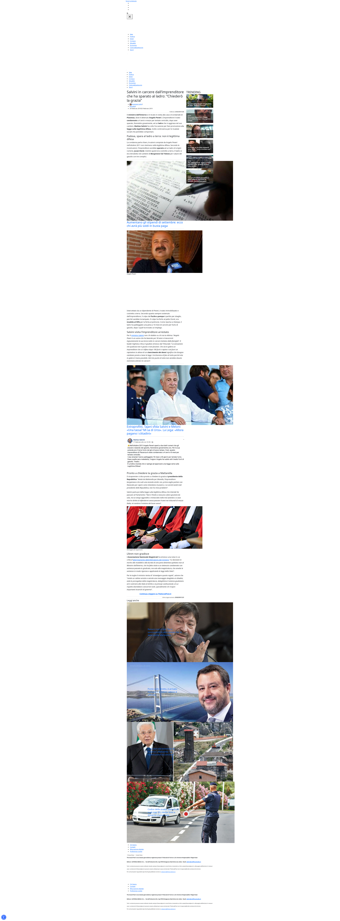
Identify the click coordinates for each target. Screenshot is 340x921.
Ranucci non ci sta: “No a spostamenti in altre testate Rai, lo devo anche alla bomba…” (165, 632)
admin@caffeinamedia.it (194, 862)
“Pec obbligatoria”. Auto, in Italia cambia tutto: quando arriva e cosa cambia (199, 164)
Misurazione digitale (137, 849)
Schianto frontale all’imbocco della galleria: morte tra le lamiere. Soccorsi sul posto (198, 179)
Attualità (133, 43)
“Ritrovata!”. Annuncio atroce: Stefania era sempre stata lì (198, 135)
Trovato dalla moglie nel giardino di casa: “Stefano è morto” (199, 104)
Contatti (132, 847)
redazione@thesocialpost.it (168, 872)
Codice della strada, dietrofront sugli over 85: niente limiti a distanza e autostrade (163, 812)
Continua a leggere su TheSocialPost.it (155, 594)
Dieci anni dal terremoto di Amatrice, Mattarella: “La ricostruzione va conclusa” (161, 751)
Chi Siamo (133, 845)
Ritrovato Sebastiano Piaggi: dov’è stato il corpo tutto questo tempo (199, 119)
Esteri (132, 39)
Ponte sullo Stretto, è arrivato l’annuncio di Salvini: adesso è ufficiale (162, 691)
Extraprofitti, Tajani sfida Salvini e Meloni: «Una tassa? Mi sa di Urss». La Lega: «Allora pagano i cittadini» (155, 430)
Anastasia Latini (137, 104)
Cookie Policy (139, 855)
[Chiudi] (130, 16)
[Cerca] (127, 13)
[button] (4, 917)
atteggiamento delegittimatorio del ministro (151, 560)
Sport (132, 50)
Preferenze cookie (136, 851)
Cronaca (133, 41)
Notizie (189, 102)
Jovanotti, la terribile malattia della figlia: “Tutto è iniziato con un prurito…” (199, 149)
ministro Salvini (137, 335)
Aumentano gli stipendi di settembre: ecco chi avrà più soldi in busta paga (155, 224)
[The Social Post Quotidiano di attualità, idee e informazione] (178, 26)
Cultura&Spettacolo (136, 48)
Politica (132, 37)
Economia (133, 45)
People (189, 145)
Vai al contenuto (131, 1)
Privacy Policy (131, 855)
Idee (131, 34)
